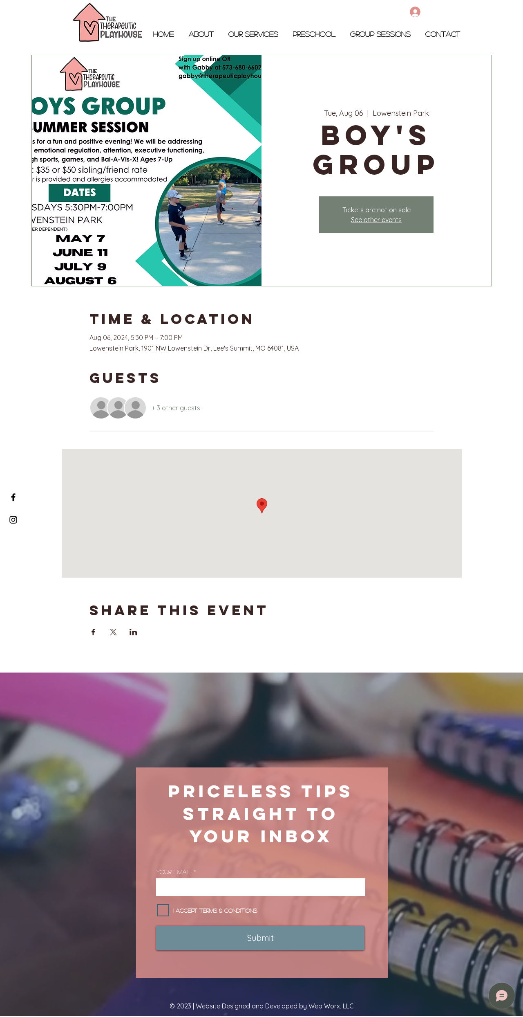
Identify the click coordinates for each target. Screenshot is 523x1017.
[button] (314, 30)
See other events (376, 220)
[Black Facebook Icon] (13, 497)
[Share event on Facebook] (93, 632)
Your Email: (174, 871)
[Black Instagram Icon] (13, 520)
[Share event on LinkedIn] (133, 632)
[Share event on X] (113, 632)
